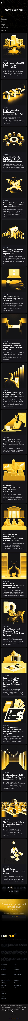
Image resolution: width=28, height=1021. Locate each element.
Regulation (4, 27)
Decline (14, 1014)
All (2, 16)
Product (3, 22)
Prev (4, 888)
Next (16, 891)
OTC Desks (4, 982)
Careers (3, 996)
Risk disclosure (17, 974)
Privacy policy (17, 972)
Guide (2, 987)
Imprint (15, 967)
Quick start (16, 980)
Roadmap (3, 998)
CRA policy (16, 969)
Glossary (16, 982)
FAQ (15, 987)
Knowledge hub (17, 985)
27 (12, 891)
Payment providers (5, 980)
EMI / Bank (4, 985)
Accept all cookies (14, 1018)
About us (3, 993)
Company (4, 19)
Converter (3, 969)
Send (2, 972)
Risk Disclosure (6, 946)
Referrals (3, 974)
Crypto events (4, 1001)
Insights (3, 25)
